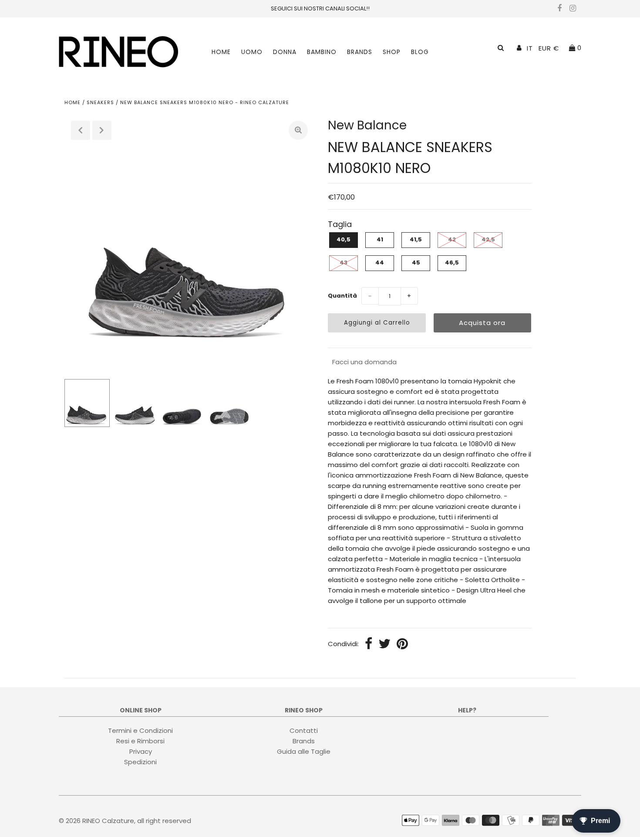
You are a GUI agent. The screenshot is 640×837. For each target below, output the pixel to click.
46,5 (452, 262)
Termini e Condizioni (140, 730)
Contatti (304, 730)
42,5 (488, 239)
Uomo (252, 51)
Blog (420, 51)
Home (221, 51)
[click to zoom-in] (298, 130)
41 (380, 239)
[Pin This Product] (402, 644)
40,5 (343, 239)
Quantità (342, 295)
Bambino (322, 51)
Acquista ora (482, 322)
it (530, 48)
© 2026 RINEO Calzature (96, 820)
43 (343, 262)
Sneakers (100, 102)
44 (379, 262)
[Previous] (80, 130)
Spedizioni (140, 761)
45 (416, 262)
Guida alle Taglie (303, 751)
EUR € (549, 48)
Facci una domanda (364, 361)
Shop (392, 51)
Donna (284, 51)
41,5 (416, 239)
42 (452, 239)
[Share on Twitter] (384, 644)
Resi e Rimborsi (140, 740)
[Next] (101, 130)
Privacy (140, 751)
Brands (359, 51)
